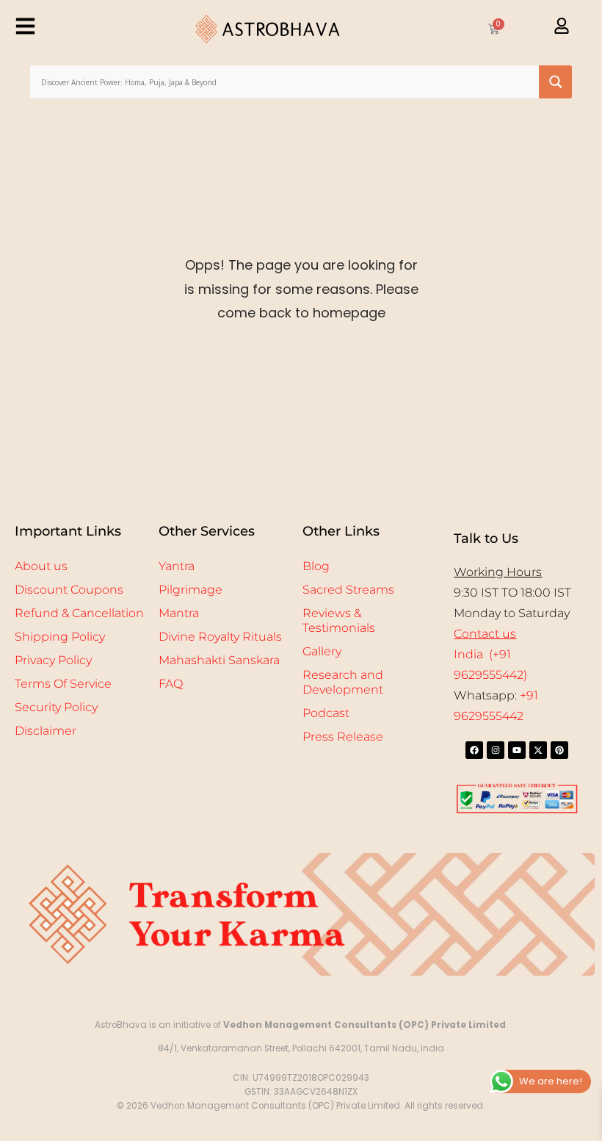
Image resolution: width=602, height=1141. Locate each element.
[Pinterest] (559, 750)
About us (41, 566)
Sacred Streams (348, 590)
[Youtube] (517, 750)
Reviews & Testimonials (338, 620)
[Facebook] (474, 750)
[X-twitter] (538, 750)
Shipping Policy (60, 637)
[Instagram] (495, 750)
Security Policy (56, 707)
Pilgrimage (190, 590)
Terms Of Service (63, 684)
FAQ (171, 684)
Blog (316, 566)
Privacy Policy (53, 660)
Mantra (179, 613)
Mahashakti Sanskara (219, 660)
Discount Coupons (69, 590)
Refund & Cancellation (79, 613)
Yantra (177, 566)
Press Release (342, 737)
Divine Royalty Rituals (220, 637)
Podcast (325, 713)
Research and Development (342, 682)
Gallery (321, 651)
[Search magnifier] (555, 81)
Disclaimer (45, 731)
